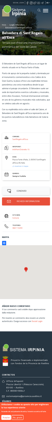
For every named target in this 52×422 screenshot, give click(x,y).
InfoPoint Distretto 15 (20, 149)
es (48, 2)
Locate (4, 243)
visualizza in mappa (21, 166)
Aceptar (6, 417)
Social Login (18, 2)
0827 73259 (17, 227)
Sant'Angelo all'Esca (20, 139)
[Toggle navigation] (45, 10)
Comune (15, 217)
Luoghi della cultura (17, 24)
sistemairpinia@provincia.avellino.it (24, 396)
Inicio (4, 24)
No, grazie (17, 417)
